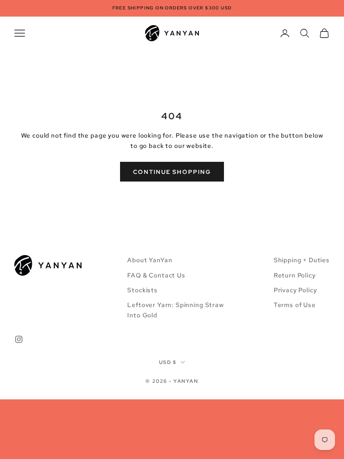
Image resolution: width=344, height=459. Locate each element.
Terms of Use (295, 305)
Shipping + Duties (302, 260)
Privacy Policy (295, 290)
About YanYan (149, 260)
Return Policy (295, 275)
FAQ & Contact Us (156, 275)
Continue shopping (172, 172)
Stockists (142, 290)
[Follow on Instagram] (18, 339)
